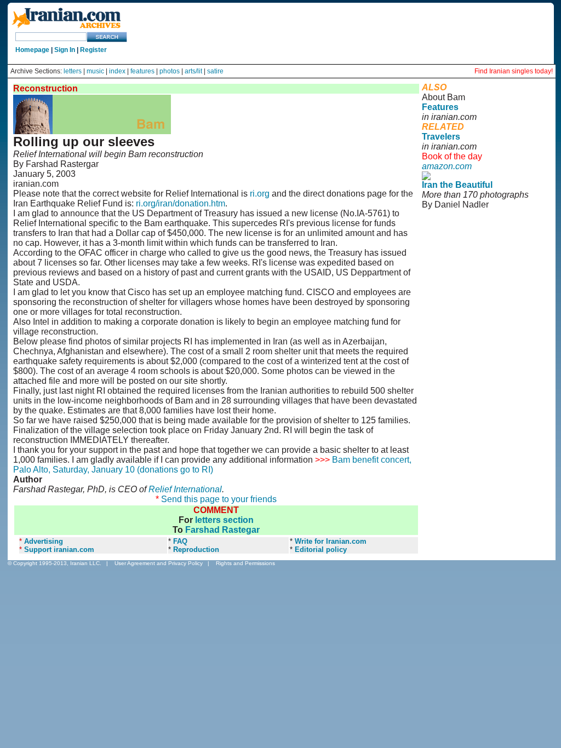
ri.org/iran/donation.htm (180, 203)
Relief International (185, 489)
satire (215, 71)
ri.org (260, 193)
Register (93, 50)
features (142, 71)
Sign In (64, 50)
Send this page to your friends (219, 499)
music (95, 71)
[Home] (66, 29)
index (117, 71)
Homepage (32, 50)
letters (73, 71)
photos (169, 71)
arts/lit (193, 71)
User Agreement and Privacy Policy (159, 563)
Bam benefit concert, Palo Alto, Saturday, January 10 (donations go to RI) (212, 464)
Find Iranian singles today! (513, 71)
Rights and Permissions (245, 563)
